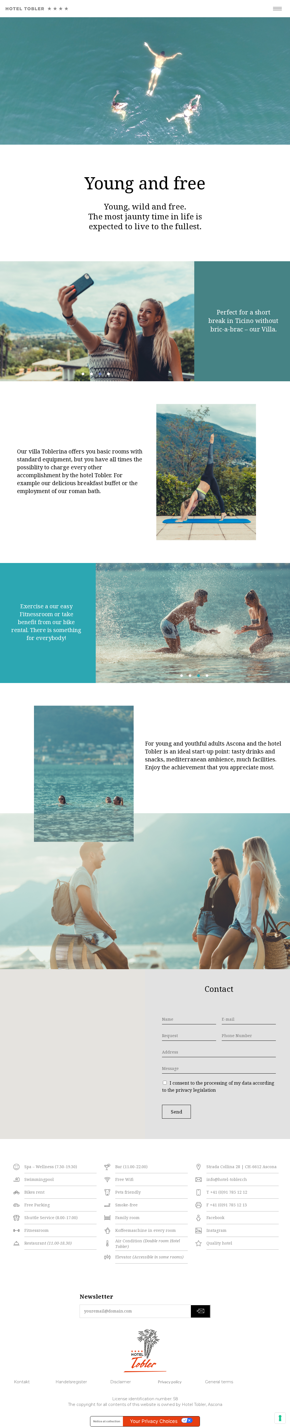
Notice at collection (106, 1421)
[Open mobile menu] (278, 8)
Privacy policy (170, 1381)
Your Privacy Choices (154, 1421)
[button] (83, 373)
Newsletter (96, 1296)
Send (176, 1111)
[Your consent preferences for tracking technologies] (280, 1418)
